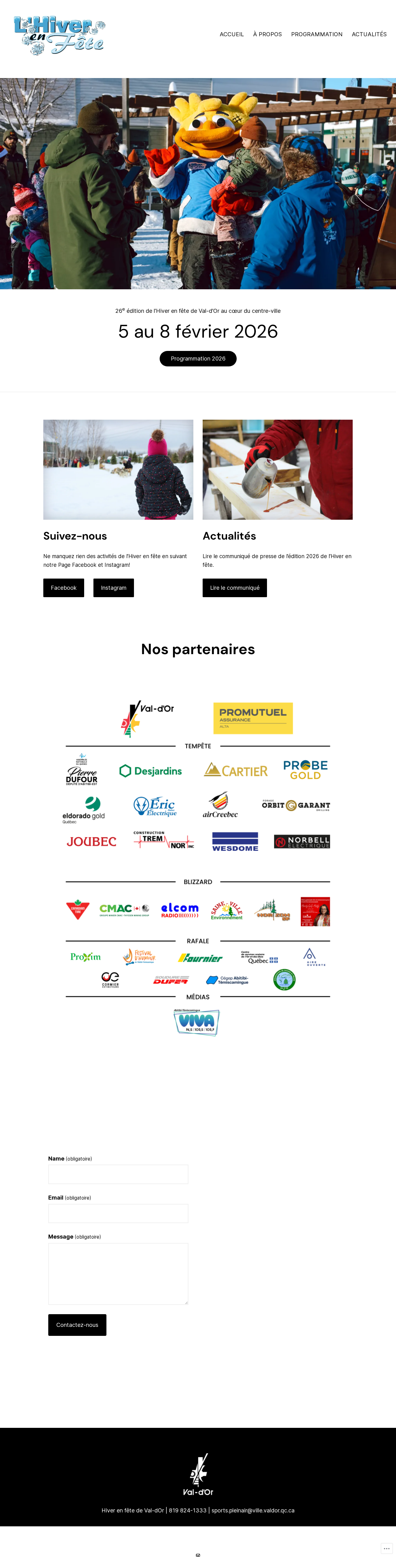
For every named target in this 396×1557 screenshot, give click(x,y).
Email (69, 1197)
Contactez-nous (77, 1325)
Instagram (114, 587)
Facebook (64, 587)
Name (70, 1158)
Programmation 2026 (198, 358)
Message (74, 1236)
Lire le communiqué (235, 587)
